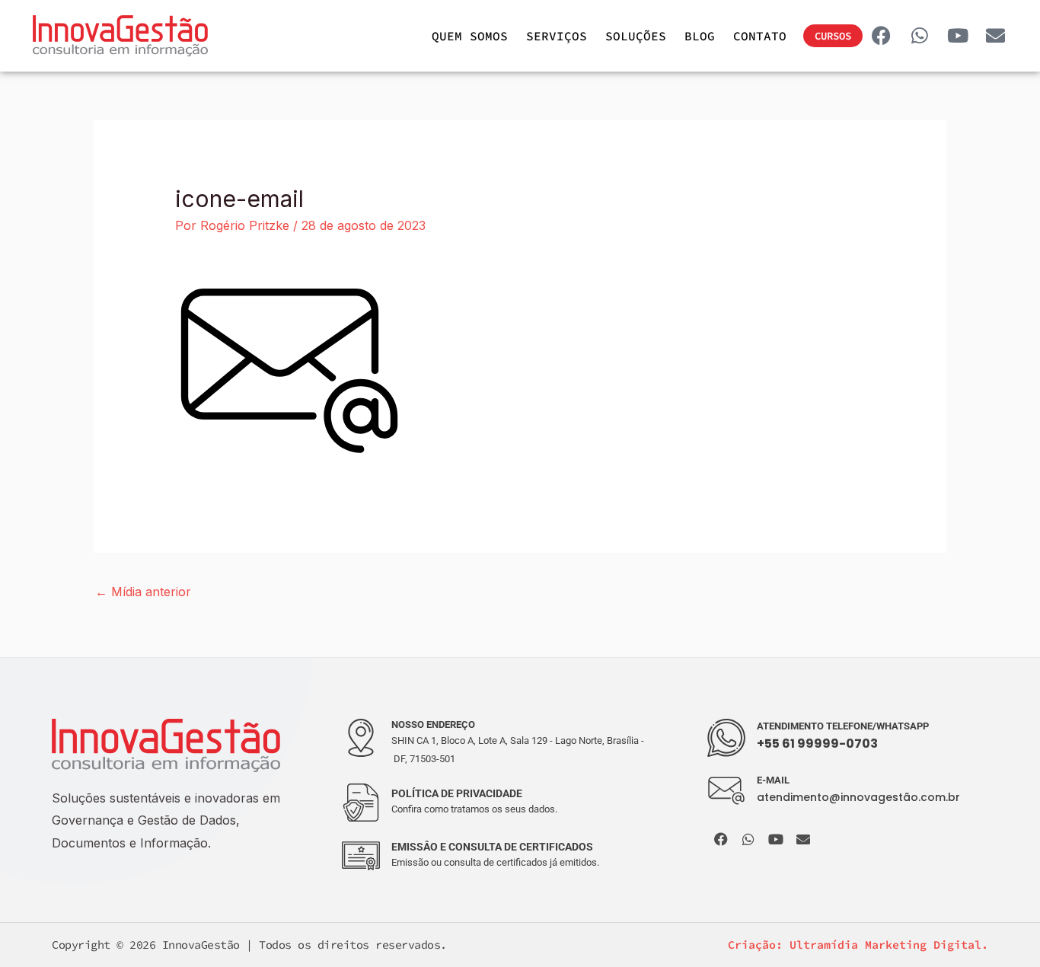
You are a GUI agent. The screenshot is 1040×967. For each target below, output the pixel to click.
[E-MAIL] (726, 791)
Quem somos (470, 35)
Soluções (635, 35)
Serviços (556, 35)
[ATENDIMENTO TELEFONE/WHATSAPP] (726, 738)
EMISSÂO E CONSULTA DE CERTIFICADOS (492, 847)
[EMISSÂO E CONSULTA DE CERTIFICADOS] (361, 856)
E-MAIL (773, 780)
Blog (699, 35)
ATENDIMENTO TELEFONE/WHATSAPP (843, 726)
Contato (759, 35)
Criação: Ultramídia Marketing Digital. (858, 944)
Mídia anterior (143, 591)
